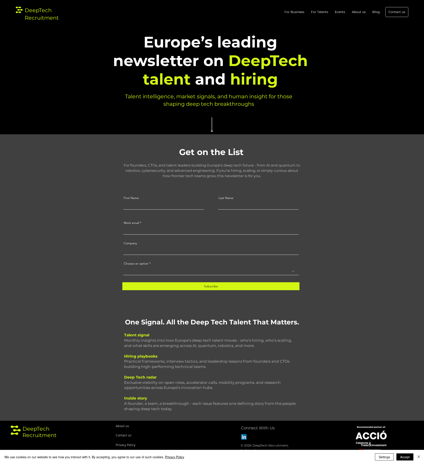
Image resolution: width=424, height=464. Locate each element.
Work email (131, 222)
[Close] (418, 456)
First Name (131, 197)
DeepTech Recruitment (40, 432)
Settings (384, 457)
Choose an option (136, 263)
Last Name (226, 197)
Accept (405, 457)
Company (130, 243)
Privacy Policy (174, 457)
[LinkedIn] (244, 437)
